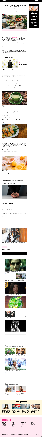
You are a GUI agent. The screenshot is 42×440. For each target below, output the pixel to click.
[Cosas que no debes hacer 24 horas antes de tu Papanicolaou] (25, 406)
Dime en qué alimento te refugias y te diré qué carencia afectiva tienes (6, 412)
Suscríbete (36, 0)
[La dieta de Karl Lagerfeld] (10, 63)
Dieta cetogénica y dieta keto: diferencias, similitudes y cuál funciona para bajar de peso (23, 64)
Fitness (23, 0)
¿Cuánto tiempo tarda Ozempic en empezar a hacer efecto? (34, 19)
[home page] (4, 0)
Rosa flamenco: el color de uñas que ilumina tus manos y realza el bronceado (34, 26)
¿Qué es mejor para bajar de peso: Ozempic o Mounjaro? (16, 411)
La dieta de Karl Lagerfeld (7, 69)
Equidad (26, 0)
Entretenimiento (15, 0)
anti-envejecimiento (14, 37)
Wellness (20, 62)
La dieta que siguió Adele (22, 59)
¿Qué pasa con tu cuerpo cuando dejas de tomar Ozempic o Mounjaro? (34, 23)
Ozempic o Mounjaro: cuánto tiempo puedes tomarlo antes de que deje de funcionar (34, 13)
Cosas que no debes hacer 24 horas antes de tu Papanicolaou (25, 411)
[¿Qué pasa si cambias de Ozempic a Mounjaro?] (35, 406)
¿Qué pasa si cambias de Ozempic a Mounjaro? (35, 411)
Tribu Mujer (6, 253)
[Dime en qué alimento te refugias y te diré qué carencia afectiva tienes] (6, 406)
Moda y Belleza (20, 0)
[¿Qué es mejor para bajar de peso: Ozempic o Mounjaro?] (16, 406)
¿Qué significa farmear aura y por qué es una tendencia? (34, 16)
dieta (3, 249)
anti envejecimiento (8, 249)
